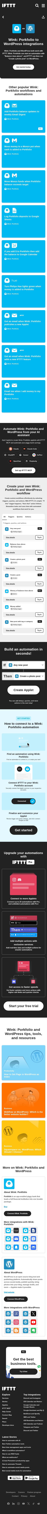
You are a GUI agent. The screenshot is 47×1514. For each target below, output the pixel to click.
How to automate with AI (11, 1440)
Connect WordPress (15, 1299)
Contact (15, 1496)
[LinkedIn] (13, 1503)
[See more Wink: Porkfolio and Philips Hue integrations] (12, 1230)
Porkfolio (7, 1196)
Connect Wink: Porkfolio (17, 1213)
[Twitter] (28, 1503)
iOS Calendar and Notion (33, 1401)
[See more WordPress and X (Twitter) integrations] (29, 1313)
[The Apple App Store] (15, 1478)
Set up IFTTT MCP (23, 470)
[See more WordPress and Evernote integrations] (29, 1330)
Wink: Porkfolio (21, 40)
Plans (4, 1422)
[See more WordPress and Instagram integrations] (12, 1322)
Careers (21, 1492)
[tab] (4, 517)
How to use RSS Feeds (10, 1454)
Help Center (6, 1411)
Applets (5, 1405)
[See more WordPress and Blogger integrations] (12, 1330)
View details (10, 537)
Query (15, 594)
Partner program (34, 1492)
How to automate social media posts (15, 1467)
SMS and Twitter (30, 1417)
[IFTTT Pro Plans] (40, 528)
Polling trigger (17, 532)
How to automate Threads (11, 1464)
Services (5, 1398)
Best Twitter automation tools (13, 1444)
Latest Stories (9, 1437)
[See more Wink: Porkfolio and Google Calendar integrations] (29, 1239)
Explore (6, 1394)
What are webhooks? (10, 1457)
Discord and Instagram (32, 1398)
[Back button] (3, 17)
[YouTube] (23, 1503)
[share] (43, 17)
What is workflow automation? (13, 1450)
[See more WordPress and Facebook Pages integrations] (12, 1313)
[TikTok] (33, 1503)
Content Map (7, 1415)
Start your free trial (23, 1006)
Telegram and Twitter (31, 1427)
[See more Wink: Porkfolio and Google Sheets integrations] (29, 1230)
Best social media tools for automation (16, 1471)
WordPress (13, 44)
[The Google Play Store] (31, 1478)
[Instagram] (18, 1503)
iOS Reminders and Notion (33, 1420)
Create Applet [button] (23, 690)
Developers (11, 1492)
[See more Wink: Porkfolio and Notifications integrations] (12, 1247)
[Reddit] (38, 1503)
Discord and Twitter (31, 1430)
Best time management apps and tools (16, 1447)
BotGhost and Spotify (32, 1414)
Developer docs (8, 1425)
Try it (39, 537)
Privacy (24, 1496)
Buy (5, 1207)
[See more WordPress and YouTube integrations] (29, 1322)
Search (4, 1418)
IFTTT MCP (6, 1408)
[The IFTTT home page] (8, 5)
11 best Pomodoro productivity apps (15, 1461)
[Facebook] (8, 1503)
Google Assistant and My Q (34, 1410)
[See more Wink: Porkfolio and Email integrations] (12, 1239)
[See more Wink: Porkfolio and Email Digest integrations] (29, 1247)
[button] (43, 5)
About (32, 1496)
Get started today (23, 67)
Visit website (9, 1292)
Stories (4, 1401)
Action (15, 562)
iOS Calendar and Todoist (33, 1424)
